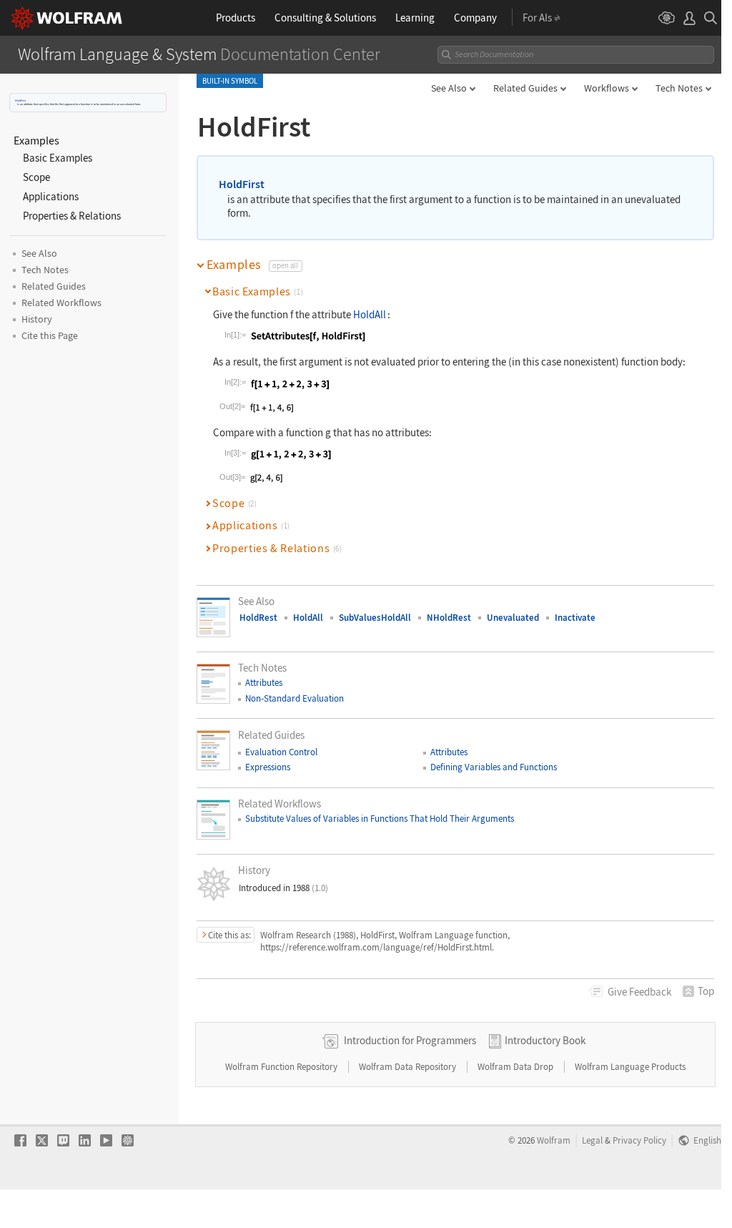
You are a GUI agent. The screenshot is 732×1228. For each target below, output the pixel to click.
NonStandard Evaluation (294, 698)
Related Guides (525, 88)
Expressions (267, 767)
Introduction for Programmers (410, 1040)
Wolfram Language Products (630, 1067)
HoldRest (258, 617)
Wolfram (553, 1140)
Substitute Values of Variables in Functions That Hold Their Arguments (379, 818)
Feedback (639, 991)
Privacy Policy (639, 1140)
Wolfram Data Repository (408, 1067)
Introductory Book (545, 1040)
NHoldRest (449, 617)
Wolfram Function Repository (282, 1067)
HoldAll (369, 314)
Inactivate (575, 617)
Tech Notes (679, 88)
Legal (592, 1140)
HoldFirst (20, 100)
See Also (449, 88)
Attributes (263, 683)
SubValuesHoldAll (375, 617)
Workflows (606, 88)
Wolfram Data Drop (516, 1067)
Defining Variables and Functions (493, 767)
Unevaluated (513, 617)
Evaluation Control (281, 752)
